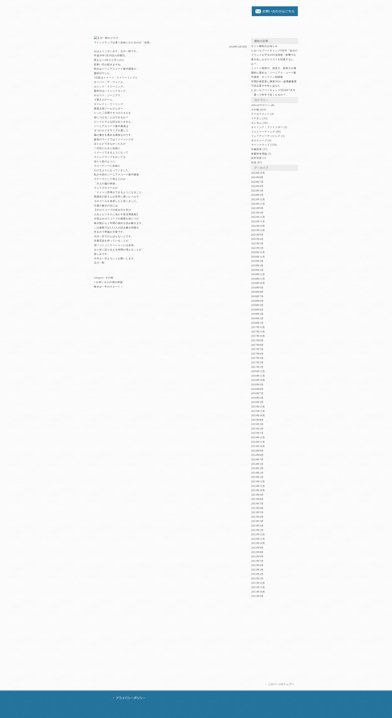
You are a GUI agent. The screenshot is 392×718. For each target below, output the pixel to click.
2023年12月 (258, 199)
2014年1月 (257, 477)
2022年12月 (258, 217)
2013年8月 (257, 499)
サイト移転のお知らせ (264, 46)
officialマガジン (260, 105)
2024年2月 (257, 195)
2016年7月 (257, 393)
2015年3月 (257, 424)
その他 (227, 25)
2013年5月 (257, 512)
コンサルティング (176, 25)
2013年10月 (258, 490)
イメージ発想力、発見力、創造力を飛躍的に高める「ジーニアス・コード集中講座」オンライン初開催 (273, 72)
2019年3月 (257, 261)
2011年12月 (258, 583)
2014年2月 (257, 472)
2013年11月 (258, 486)
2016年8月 (257, 389)
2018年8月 (257, 292)
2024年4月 (257, 186)
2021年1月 (257, 248)
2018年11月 (258, 278)
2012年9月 (257, 547)
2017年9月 (257, 340)
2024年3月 (257, 190)
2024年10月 (258, 172)
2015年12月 (258, 406)
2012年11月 (258, 539)
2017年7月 (257, 349)
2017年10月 (258, 336)
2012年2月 (257, 574)
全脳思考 (256, 149)
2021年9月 (257, 234)
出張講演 (206, 25)
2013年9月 (257, 494)
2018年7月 (257, 296)
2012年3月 (257, 569)
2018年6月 (257, 300)
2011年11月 (258, 587)
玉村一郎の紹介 (107, 25)
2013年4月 (257, 516)
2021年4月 (257, 239)
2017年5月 (257, 358)
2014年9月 (257, 450)
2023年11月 (258, 204)
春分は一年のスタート (107, 286)
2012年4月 (257, 565)
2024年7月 (257, 181)
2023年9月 (257, 208)
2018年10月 (258, 283)
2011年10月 (258, 591)
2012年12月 (258, 534)
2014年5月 (257, 464)
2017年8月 (257, 345)
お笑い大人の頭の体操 (109, 282)
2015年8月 (257, 420)
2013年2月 (257, 525)
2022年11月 (258, 221)
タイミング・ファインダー (267, 127)
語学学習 (256, 158)
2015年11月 (258, 411)
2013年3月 (257, 521)
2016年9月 (257, 384)
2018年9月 (257, 287)
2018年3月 (257, 314)
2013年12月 (258, 481)
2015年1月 (257, 433)
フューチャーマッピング (265, 136)
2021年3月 (257, 243)
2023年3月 (257, 212)
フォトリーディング (263, 131)
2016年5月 (257, 397)
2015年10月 (258, 415)
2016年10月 (258, 380)
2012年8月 (257, 552)
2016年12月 (258, 371)
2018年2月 (257, 318)
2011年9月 (257, 596)
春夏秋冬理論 (259, 153)
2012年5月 (257, 561)
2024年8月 (257, 177)
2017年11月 (258, 331)
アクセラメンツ (260, 113)
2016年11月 (258, 375)
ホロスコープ (259, 140)
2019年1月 (257, 270)
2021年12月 (258, 230)
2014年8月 (257, 455)
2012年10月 (258, 543)
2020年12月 (258, 252)
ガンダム (256, 122)
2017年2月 (257, 367)
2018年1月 (257, 323)
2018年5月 (257, 305)
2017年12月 (258, 327)
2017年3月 (257, 362)
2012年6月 (257, 556)
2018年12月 (258, 274)
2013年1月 (257, 530)
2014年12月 (258, 437)
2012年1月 (257, 578)
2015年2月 (257, 428)
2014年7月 (257, 459)
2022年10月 (258, 226)
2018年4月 (257, 309)
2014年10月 (258, 446)
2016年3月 (257, 402)
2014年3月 (257, 468)
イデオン (256, 118)
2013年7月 (257, 503)
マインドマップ (141, 25)
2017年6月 (257, 353)
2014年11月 (258, 442)
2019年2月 (257, 265)
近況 (253, 162)
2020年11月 (258, 256)
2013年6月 (257, 508)
